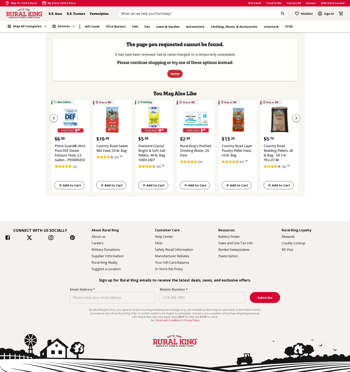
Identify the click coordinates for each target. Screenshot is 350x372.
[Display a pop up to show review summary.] (122, 157)
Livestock (271, 26)
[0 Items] (341, 14)
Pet (147, 26)
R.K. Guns (55, 13)
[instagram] (51, 238)
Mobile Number (174, 289)
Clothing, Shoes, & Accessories (234, 26)
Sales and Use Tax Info (235, 243)
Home (175, 74)
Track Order (274, 3)
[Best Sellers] (70, 120)
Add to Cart (72, 185)
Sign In (329, 14)
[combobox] (203, 14)
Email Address (82, 289)
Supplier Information (108, 256)
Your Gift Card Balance (172, 262)
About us (98, 236)
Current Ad (294, 3)
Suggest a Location (106, 269)
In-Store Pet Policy (169, 269)
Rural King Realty (104, 262)
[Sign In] (320, 14)
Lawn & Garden (167, 26)
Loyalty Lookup (293, 243)
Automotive (195, 26)
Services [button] (64, 26)
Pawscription (99, 13)
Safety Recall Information (174, 249)
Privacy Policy (191, 320)
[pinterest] (72, 238)
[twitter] (29, 238)
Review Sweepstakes (234, 249)
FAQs (159, 243)
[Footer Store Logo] (174, 347)
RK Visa (287, 249)
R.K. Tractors (76, 13)
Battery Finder (229, 236)
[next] (296, 118)
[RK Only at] (112, 120)
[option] (70, 145)
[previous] (54, 118)
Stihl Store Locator (333, 3)
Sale (135, 26)
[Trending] (154, 120)
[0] (341, 14)
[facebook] (8, 238)
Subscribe (264, 297)
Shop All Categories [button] (27, 26)
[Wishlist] (297, 14)
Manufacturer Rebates (172, 256)
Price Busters (116, 26)
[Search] (282, 13)
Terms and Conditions (168, 320)
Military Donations (106, 249)
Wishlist (307, 14)
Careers (311, 3)
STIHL (289, 26)
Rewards (288, 236)
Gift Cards (254, 3)
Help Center (164, 236)
